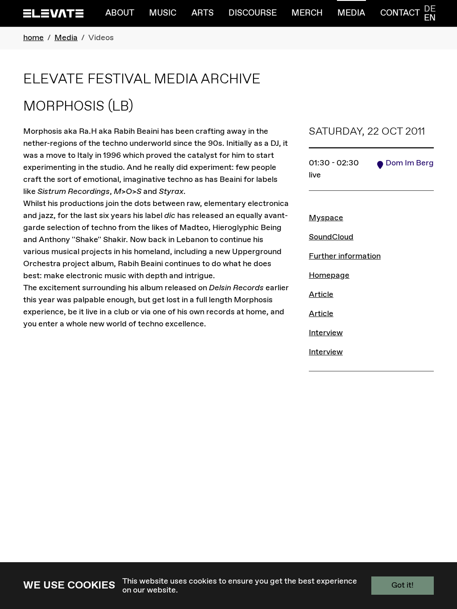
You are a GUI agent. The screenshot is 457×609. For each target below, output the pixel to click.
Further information (345, 256)
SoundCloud (331, 237)
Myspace (326, 218)
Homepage (329, 275)
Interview (326, 333)
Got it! (402, 585)
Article (321, 294)
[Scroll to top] (436, 561)
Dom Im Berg (410, 163)
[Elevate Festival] (53, 13)
